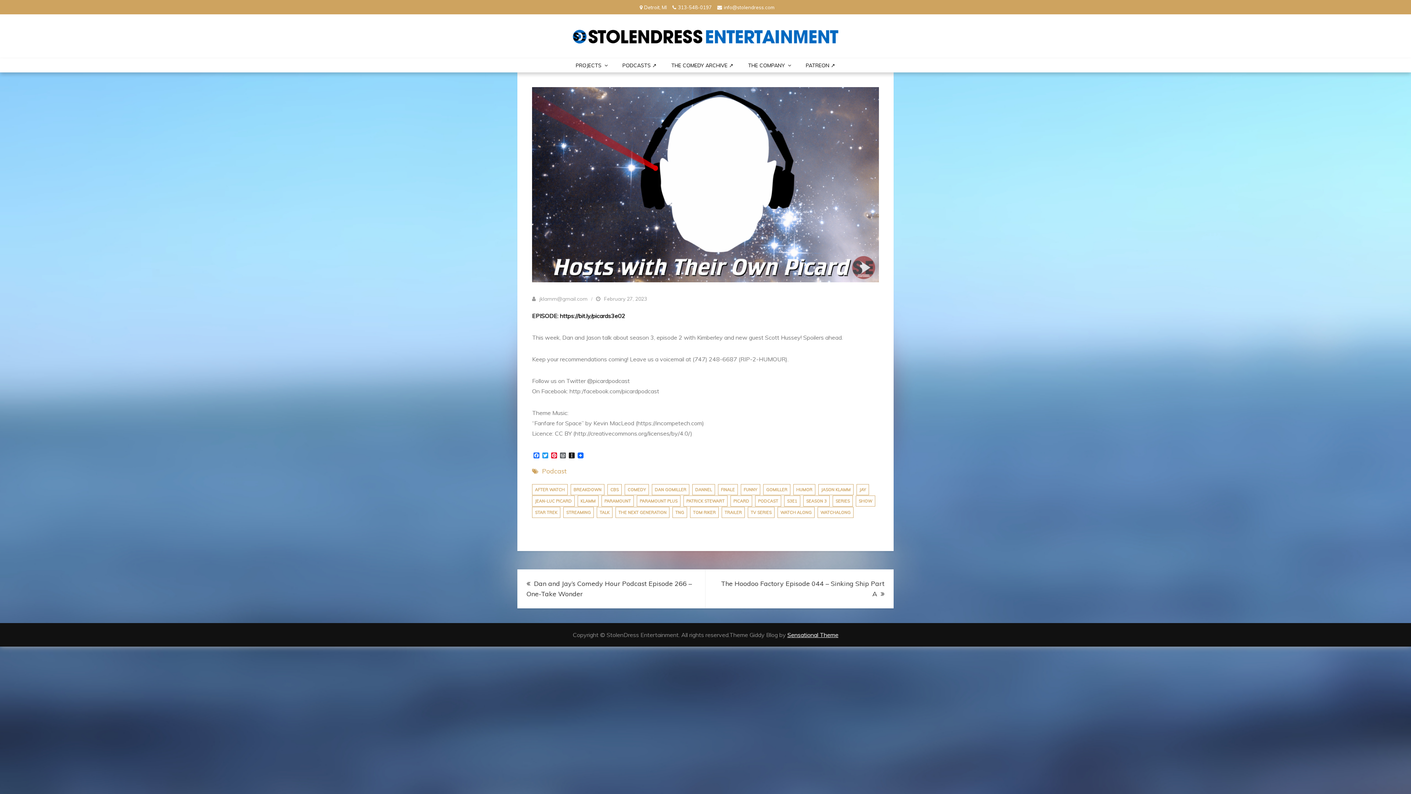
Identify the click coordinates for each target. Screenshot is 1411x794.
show (865, 501)
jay (862, 489)
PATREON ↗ (820, 65)
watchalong (836, 512)
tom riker (704, 512)
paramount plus (659, 501)
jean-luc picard (553, 501)
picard (741, 501)
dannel (703, 489)
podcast (768, 501)
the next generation (642, 512)
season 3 (816, 501)
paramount (617, 501)
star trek (546, 512)
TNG (679, 512)
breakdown (588, 489)
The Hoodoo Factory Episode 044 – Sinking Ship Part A (802, 588)
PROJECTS (589, 65)
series (843, 501)
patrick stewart (705, 501)
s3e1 (792, 501)
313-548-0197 (695, 7)
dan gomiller (670, 489)
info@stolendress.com (749, 7)
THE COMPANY (766, 65)
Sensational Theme (813, 635)
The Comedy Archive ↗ (702, 65)
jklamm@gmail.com (563, 299)
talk (605, 512)
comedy (637, 489)
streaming (578, 512)
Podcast (554, 471)
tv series (761, 512)
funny (750, 489)
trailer (733, 512)
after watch (550, 489)
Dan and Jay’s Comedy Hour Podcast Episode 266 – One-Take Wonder (609, 588)
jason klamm (836, 489)
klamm (588, 501)
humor (804, 489)
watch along (796, 512)
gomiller (776, 489)
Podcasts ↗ (639, 65)
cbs (614, 489)
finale (728, 489)
